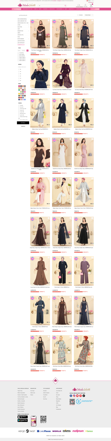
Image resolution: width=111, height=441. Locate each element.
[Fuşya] (25, 92)
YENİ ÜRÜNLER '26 (17, 9)
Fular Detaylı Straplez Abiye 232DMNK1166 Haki (62, 50)
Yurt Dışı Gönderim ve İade (23, 396)
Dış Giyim (58, 394)
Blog (57, 407)
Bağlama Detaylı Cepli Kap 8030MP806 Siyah (83, 129)
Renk (19, 83)
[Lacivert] (19, 100)
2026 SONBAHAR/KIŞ (22, 18)
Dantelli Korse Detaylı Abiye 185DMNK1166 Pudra (83, 168)
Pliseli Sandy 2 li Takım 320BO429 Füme (40, 326)
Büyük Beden (58, 398)
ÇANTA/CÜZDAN (21, 40)
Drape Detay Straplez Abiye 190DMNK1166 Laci (62, 247)
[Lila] (23, 100)
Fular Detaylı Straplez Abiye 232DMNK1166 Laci (84, 50)
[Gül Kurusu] (23, 94)
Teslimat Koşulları (21, 398)
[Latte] (21, 100)
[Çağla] (25, 90)
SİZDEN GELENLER (94, 9)
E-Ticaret (51, 439)
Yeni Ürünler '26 (59, 390)
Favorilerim (45, 394)
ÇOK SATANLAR (21, 42)
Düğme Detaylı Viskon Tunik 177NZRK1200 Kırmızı (40, 208)
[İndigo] (23, 96)
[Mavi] (25, 100)
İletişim (31, 394)
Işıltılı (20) (22, 115)
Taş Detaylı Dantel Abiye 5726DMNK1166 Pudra (84, 89)
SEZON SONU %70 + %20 (23, 22)
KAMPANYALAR (21, 44)
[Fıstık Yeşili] (21, 92)
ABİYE (19, 32)
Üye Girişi (45, 398)
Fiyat (19, 47)
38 (20, 71)
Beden (19, 64)
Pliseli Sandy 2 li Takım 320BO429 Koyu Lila (83, 287)
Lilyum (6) (22, 110)
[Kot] (23, 98)
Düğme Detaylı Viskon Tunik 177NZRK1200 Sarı (62, 208)
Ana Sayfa (32, 390)
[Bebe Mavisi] (23, 88)
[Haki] (19, 96)
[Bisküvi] (21, 90)
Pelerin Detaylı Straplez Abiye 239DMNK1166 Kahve (62, 326)
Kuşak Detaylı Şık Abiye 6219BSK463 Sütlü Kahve (40, 287)
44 (20, 78)
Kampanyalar (58, 409)
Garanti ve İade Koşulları (22, 394)
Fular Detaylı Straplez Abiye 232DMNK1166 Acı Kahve (40, 51)
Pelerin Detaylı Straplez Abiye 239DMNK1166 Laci (83, 326)
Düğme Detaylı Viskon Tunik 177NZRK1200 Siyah (83, 208)
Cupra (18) (22, 111)
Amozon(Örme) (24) (23, 119)
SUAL (19, 36)
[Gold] (19, 94)
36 (20, 69)
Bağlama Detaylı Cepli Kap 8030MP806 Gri (40, 129)
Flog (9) (21, 105)
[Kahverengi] (25, 96)
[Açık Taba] (23, 86)
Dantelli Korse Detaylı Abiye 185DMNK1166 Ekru (62, 168)
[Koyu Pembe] (19, 86)
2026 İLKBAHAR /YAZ (22, 20)
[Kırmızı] (21, 98)
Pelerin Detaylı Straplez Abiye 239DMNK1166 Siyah (40, 366)
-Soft (49, 439)
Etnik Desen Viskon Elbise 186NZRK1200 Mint (83, 366)
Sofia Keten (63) (23, 108)
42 (20, 76)
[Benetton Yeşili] (19, 90)
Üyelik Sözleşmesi (21, 403)
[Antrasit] (25, 86)
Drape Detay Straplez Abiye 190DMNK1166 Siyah (84, 247)
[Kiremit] (19, 98)
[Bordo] (23, 90)
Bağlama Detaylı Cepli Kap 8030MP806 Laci (62, 129)
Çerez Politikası (21, 407)
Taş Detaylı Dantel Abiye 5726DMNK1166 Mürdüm (62, 89)
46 (20, 80)
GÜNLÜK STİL (21, 34)
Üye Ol (44, 396)
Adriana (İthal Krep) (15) (22, 117)
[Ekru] (19, 92)
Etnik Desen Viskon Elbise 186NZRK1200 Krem (62, 366)
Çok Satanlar (58, 405)
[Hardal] (21, 96)
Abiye (57, 396)
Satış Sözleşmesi (21, 405)
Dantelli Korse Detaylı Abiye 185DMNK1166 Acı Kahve (40, 169)
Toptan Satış (20, 390)
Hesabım (45, 390)
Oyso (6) (21, 107)
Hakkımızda (32, 392)
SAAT (19, 28)
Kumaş (20, 103)
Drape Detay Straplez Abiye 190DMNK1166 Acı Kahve (40, 247)
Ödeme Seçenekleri (21, 392)
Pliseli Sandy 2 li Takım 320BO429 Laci (62, 287)
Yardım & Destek (21, 411)
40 (20, 73)
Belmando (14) (22, 113)
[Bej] (25, 88)
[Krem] (25, 98)
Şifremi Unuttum (46, 392)
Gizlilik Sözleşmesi (21, 409)
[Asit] (19, 88)
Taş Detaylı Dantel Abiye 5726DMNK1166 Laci (40, 89)
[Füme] (23, 92)
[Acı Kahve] (21, 86)
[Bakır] (21, 88)
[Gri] (21, 94)
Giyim (57, 392)
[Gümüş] (25, 94)
